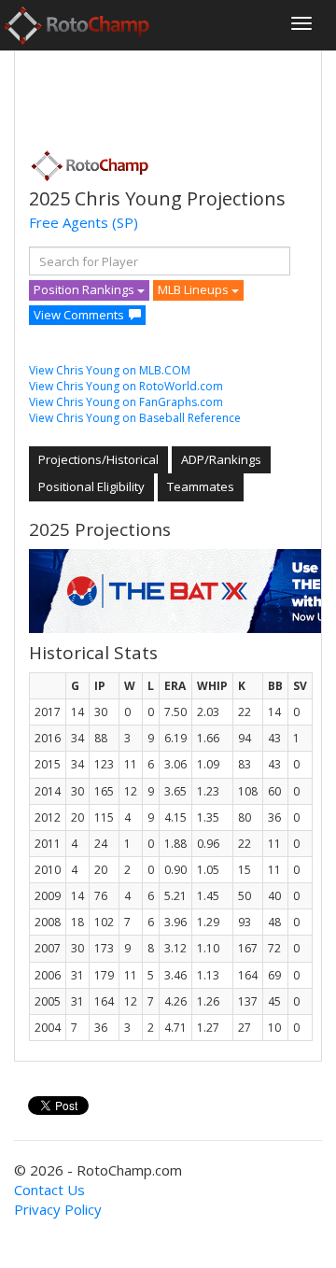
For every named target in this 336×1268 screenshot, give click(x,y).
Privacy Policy (58, 1209)
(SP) (125, 222)
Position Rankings (85, 289)
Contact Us (49, 1189)
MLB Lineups (194, 289)
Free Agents (68, 222)
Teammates (200, 486)
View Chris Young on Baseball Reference (135, 418)
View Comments (79, 314)
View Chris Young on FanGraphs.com (126, 402)
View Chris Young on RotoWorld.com (126, 386)
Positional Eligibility (91, 486)
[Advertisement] (178, 94)
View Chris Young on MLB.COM (109, 370)
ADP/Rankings (221, 459)
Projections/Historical (98, 459)
